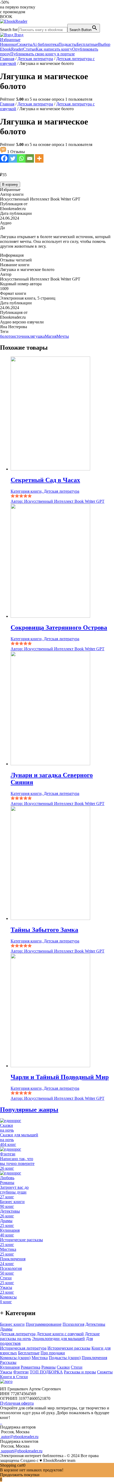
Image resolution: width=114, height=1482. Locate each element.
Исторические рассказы (68, 1348)
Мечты (62, 336)
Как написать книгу (54, 49)
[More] (39, 158)
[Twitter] (12, 158)
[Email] (29, 158)
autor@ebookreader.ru (19, 1436)
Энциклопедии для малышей (58, 1338)
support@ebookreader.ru (21, 1451)
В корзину (10, 184)
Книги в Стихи (14, 1376)
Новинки (8, 44)
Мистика (40, 1357)
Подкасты (68, 44)
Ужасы (6, 1372)
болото (6, 336)
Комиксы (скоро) (15, 1357)
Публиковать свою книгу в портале (42, 54)
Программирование (44, 1324)
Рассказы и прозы (80, 1372)
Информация (12, 255)
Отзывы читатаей (16, 260)
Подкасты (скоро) (65, 1357)
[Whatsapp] (21, 158)
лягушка (37, 336)
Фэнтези (21, 1372)
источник (21, 336)
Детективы (95, 1324)
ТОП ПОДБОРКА (46, 1372)
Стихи (76, 1367)
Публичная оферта (17, 1403)
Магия (50, 336)
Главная (7, 58)
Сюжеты (24, 44)
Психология (73, 1324)
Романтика (30, 1367)
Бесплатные (87, 44)
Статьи (29, 49)
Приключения (94, 1357)
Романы (48, 1367)
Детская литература (35, 58)
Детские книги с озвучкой (60, 1334)
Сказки (63, 1367)
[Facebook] (4, 158)
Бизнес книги (12, 1324)
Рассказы (8, 1362)
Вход (18, 35)
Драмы (6, 1329)
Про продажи (53, 1353)
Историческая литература (23, 1348)
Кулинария (10, 1367)
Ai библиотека (45, 44)
